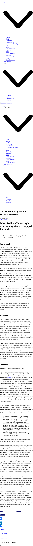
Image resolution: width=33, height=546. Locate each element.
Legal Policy (3, 533)
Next (1, 511)
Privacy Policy (4, 538)
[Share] (16, 526)
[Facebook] (16, 518)
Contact (2, 529)
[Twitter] (16, 521)
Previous (18, 511)
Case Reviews (3, 219)
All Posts (2, 515)
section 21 (9, 377)
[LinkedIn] (16, 523)
